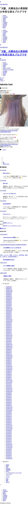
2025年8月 (9, 294)
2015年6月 (9, 416)
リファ (8, 477)
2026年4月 (9, 288)
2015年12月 (9, 407)
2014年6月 (9, 435)
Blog (4, 27)
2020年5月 (9, 349)
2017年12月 (9, 380)
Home (4, 15)
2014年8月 (9, 432)
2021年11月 (9, 336)
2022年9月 (9, 322)
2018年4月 (9, 375)
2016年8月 (9, 394)
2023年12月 (9, 308)
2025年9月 (9, 293)
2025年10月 (9, 291)
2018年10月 (9, 369)
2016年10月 (9, 391)
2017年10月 (9, 382)
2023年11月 (9, 310)
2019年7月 (9, 360)
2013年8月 (9, 450)
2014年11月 (9, 427)
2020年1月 (9, 354)
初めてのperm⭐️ (7, 173)
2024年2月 (9, 307)
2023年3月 (9, 316)
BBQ (7, 466)
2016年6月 (9, 397)
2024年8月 (9, 301)
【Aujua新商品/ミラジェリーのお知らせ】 (12, 247)
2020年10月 (9, 347)
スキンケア (9, 474)
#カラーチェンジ (6, 214)
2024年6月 (9, 302)
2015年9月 (9, 411)
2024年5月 (9, 304)
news (7, 471)
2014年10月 (9, 429)
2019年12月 (9, 355)
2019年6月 (9, 361)
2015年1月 (9, 424)
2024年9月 (9, 299)
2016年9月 (9, 393)
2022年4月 (9, 329)
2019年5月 (9, 363)
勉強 (7, 479)
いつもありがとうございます (14, 472)
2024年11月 (9, 297)
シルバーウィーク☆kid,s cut (9, 193)
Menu (4, 21)
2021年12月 (9, 335)
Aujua (7, 464)
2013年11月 (9, 446)
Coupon (5, 22)
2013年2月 (9, 455)
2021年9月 (9, 338)
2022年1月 (9, 333)
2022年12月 (9, 319)
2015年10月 (9, 410)
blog (7, 467)
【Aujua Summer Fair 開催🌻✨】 (11, 237)
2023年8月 (9, 311)
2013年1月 (9, 457)
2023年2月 (9, 318)
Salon (4, 18)
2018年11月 (9, 368)
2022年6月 (9, 326)
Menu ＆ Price (7, 68)
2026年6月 (9, 287)
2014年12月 (9, 425)
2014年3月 (9, 439)
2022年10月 (9, 321)
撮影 (7, 480)
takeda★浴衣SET (7, 203)
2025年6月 (9, 296)
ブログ (4, 149)
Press (4, 26)
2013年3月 (9, 453)
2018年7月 (9, 372)
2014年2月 (9, 441)
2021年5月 (9, 341)
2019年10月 (9, 357)
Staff (4, 19)
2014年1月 (9, 443)
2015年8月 (9, 413)
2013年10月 (9, 447)
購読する (3, 228)
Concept (5, 17)
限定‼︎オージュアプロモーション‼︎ (12, 225)
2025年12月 (9, 290)
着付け (8, 482)
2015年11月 (9, 408)
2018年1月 (9, 379)
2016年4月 (9, 400)
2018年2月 (9, 377)
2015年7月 (9, 414)
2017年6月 (9, 385)
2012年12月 (9, 458)
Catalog (5, 23)
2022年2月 (9, 332)
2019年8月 (9, 358)
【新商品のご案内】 (7, 276)
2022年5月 (9, 327)
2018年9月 (9, 371)
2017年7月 (9, 383)
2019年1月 (9, 365)
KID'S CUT (5, 183)
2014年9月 (9, 430)
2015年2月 (9, 422)
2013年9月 (9, 449)
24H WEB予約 (4, 4)
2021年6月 (9, 340)
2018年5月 (9, 374)
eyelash (8, 468)
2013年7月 (9, 452)
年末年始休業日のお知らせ (9, 259)
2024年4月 (9, 305)
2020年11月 (9, 346)
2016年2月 (9, 404)
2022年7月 (9, 324)
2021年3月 (9, 343)
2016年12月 (9, 388)
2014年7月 (9, 433)
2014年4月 (9, 438)
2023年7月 (9, 313)
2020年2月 (9, 352)
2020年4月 (9, 351)
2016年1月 (9, 405)
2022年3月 (9, 330)
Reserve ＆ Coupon (8, 69)
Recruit (5, 25)
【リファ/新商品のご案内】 (9, 265)
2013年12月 (9, 444)
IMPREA (8, 470)
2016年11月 (9, 390)
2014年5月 (9, 436)
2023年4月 (9, 315)
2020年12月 (9, 344)
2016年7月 (9, 396)
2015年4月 (9, 419)
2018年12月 (9, 366)
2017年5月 (9, 386)
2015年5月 (9, 418)
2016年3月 (9, 402)
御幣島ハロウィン (8, 222)
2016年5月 (9, 399)
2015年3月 (9, 421)
